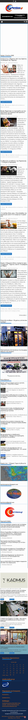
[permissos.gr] (2, 21)
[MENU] (27, 22)
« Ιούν (3, 675)
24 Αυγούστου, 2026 (5, 588)
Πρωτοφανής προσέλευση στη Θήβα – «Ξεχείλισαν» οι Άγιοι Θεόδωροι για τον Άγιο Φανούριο (13, 542)
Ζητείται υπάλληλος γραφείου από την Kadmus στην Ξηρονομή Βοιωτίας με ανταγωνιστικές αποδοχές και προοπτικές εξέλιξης (13, 526)
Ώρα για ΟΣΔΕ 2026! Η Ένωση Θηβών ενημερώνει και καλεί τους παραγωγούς (14, 562)
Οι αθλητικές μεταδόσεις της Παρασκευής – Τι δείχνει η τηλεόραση (13, 161)
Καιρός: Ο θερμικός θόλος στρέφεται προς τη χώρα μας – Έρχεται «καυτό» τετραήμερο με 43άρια (14, 264)
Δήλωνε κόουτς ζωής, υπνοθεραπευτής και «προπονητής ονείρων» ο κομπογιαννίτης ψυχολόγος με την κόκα (12, 409)
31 (13, 674)
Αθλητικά (3, 207)
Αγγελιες (2, 599)
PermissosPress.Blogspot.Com (9, 706)
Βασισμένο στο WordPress (8, 716)
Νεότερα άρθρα (22, 315)
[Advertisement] (14, 39)
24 (13, 672)
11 (17, 668)
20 (23, 670)
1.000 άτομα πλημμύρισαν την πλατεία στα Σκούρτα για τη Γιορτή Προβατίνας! (12, 555)
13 (23, 668)
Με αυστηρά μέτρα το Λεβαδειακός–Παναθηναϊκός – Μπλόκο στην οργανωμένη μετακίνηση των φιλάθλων (12, 436)
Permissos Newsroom (14, 62)
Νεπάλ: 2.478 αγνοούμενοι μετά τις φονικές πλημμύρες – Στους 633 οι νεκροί (12, 383)
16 (10, 670)
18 (17, 670)
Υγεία (3, 257)
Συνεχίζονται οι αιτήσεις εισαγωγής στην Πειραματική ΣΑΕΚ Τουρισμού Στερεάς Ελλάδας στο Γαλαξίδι (13, 423)
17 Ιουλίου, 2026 (4, 616)
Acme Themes (16, 718)
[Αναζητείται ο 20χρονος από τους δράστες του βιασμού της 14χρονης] (9, 65)
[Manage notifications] (25, 717)
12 (20, 668)
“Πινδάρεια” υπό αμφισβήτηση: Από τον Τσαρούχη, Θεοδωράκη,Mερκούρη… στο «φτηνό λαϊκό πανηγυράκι (13, 449)
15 (7, 670)
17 (13, 670)
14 (3, 670)
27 (23, 672)
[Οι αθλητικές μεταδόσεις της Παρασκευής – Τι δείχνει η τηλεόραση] (9, 167)
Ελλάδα (3, 105)
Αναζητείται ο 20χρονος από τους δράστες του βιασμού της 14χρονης (14, 59)
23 (10, 672)
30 (10, 674)
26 (20, 672)
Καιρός (6, 308)
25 (17, 672)
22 (7, 672)
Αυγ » (7, 675)
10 (13, 668)
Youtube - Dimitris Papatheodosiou (10, 704)
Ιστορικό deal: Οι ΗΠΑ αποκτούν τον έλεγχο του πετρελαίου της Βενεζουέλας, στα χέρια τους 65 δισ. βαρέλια (14, 396)
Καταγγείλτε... (5, 694)
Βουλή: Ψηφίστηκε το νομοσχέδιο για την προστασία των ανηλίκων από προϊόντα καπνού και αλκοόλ (13, 112)
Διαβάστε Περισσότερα (6, 101)
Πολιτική (3, 155)
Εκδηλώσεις (12, 599)
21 (3, 672)
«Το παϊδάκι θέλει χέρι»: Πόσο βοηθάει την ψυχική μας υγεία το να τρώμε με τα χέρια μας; (14, 214)
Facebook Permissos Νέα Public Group (11, 703)
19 (20, 670)
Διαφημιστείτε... (6, 697)
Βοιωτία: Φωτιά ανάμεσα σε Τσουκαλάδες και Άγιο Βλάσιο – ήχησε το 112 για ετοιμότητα (13, 549)
